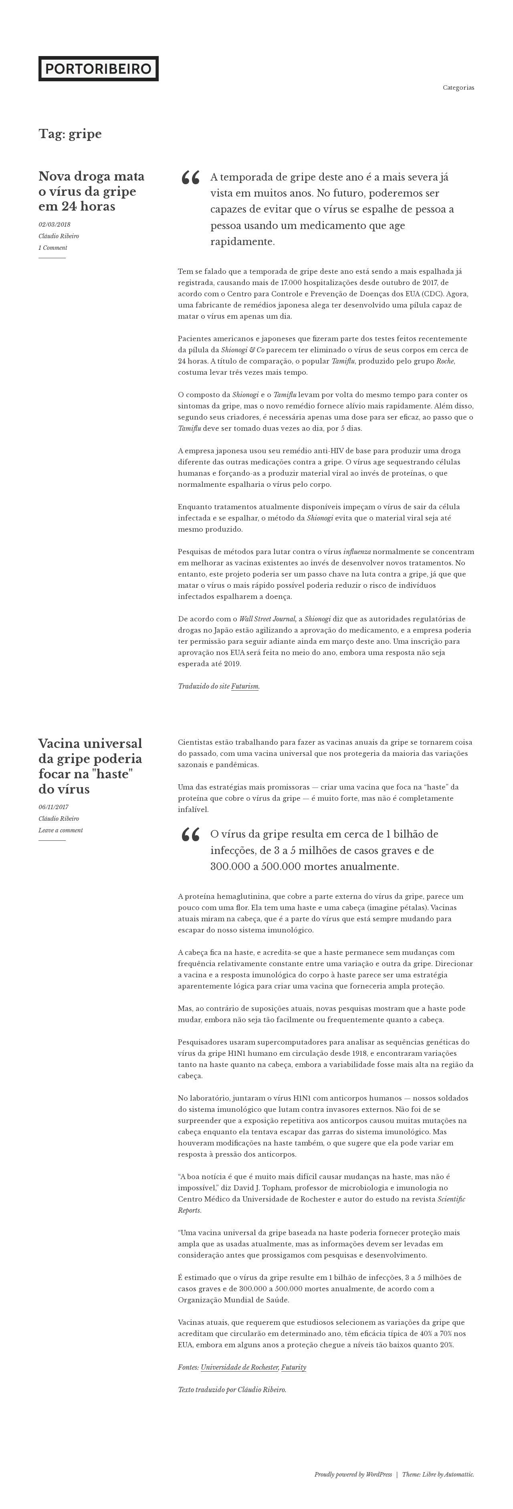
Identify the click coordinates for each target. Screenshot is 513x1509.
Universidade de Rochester (239, 1367)
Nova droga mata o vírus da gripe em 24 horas (91, 191)
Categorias (459, 87)
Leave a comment (60, 830)
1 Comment (52, 247)
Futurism (245, 686)
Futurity (293, 1367)
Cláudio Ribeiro (58, 236)
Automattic (458, 1474)
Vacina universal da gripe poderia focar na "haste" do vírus (90, 766)
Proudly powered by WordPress (353, 1474)
